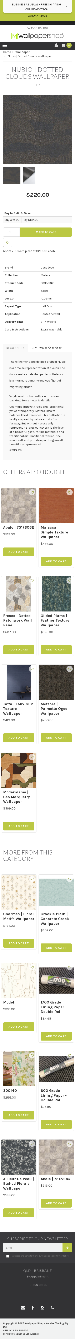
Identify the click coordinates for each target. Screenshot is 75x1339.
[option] (37, 129)
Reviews (38, 348)
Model (8, 1002)
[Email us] (23, 1308)
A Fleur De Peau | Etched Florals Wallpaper (18, 1184)
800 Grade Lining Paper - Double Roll (54, 1095)
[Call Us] (52, 1308)
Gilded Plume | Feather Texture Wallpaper (55, 620)
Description (15, 348)
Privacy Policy (62, 1256)
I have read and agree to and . (39, 1256)
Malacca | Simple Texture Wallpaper (54, 532)
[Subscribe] (67, 1247)
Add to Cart (47, 232)
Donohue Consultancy (27, 1334)
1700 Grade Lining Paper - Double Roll (54, 1007)
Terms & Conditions (42, 1256)
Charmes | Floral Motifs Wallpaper (18, 916)
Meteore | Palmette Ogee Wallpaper (54, 709)
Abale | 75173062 (18, 527)
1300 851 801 (39, 28)
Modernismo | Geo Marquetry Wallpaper (16, 797)
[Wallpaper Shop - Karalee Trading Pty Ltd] (37, 32)
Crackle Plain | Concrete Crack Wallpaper (55, 919)
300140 (10, 1090)
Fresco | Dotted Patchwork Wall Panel (17, 620)
